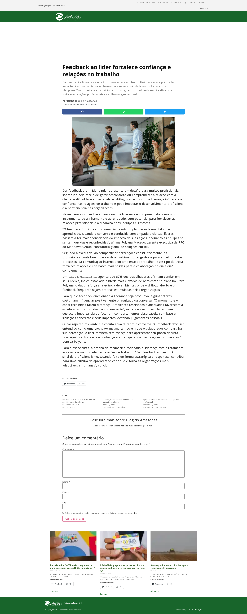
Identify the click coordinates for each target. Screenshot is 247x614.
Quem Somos (189, 3)
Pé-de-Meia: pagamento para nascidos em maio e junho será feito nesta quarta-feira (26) (122, 568)
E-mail (66, 492)
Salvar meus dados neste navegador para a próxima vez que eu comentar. (101, 513)
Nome (66, 482)
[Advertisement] (123, 41)
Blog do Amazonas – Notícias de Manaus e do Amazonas (158, 3)
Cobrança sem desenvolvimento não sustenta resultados (118, 400)
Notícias (202, 3)
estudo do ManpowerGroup (83, 277)
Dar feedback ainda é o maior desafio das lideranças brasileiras (78, 400)
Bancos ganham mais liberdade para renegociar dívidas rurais (169, 566)
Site (64, 503)
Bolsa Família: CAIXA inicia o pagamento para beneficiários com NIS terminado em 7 (72, 566)
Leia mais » (54, 591)
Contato (204, 8)
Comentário (69, 449)
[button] (82, 111)
